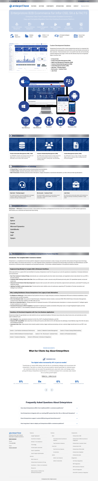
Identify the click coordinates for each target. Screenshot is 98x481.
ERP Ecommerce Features (78, 466)
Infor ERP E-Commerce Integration (80, 472)
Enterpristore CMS (77, 446)
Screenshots (56, 452)
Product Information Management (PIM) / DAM (21, 153)
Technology (33, 444)
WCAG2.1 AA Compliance (36, 441)
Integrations (74, 458)
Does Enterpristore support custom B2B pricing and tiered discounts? (40, 418)
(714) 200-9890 (14, 1)
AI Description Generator (36, 447)
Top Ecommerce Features (59, 443)
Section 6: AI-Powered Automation (68, 333)
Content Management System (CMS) (73, 153)
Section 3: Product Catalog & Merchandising (70, 330)
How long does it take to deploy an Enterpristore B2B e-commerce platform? (42, 423)
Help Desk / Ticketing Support (17, 193)
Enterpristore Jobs (77, 455)
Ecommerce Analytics (36, 438)
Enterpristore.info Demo (84, 1)
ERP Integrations (76, 463)
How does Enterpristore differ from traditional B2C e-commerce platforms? (42, 408)
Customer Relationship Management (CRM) (47, 153)
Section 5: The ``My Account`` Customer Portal (46, 333)
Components (74, 433)
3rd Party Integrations (78, 460)
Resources (33, 468)
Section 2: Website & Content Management (47, 330)
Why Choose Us (34, 459)
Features (32, 433)
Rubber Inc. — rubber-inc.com (49, 376)
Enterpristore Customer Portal (79, 443)
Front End (54, 446)
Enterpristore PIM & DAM (78, 449)
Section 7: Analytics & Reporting (17, 337)
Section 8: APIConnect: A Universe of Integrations (39, 337)
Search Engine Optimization (37, 453)
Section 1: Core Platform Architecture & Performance (22, 330)
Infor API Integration (77, 469)
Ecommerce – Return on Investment (39, 465)
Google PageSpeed (35, 435)
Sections (52, 433)
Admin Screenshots (57, 460)
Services (32, 456)
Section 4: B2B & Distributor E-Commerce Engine (21, 333)
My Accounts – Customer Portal (44, 193)
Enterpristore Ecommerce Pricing (38, 462)
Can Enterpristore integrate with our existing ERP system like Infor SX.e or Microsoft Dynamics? (48, 413)
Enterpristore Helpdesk (78, 452)
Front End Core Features (58, 449)
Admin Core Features (58, 458)
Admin (53, 455)
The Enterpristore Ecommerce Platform (60, 439)
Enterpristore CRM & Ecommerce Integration (80, 439)
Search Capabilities (35, 450)
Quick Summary (12, 439)
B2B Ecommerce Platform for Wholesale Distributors (37, 471)
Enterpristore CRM (77, 435)
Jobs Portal (67, 193)
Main (53, 435)
